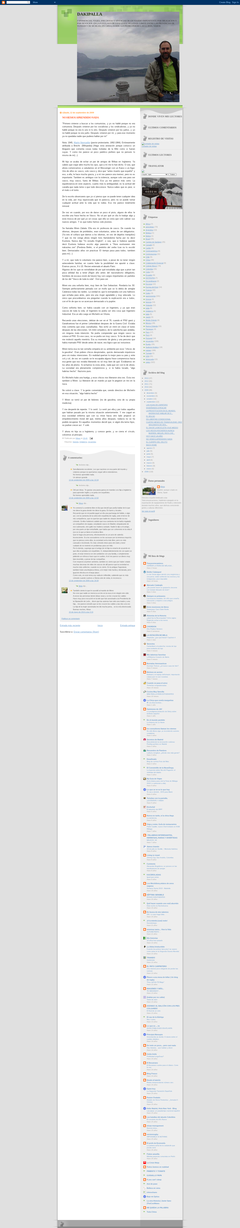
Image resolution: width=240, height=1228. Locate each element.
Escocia (149, 284)
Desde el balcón (153, 1080)
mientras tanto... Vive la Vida (159, 929)
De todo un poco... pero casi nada (161, 1045)
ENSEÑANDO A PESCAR (156, 408)
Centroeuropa (151, 254)
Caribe (148, 248)
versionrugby (152, 1134)
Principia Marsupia (155, 1034)
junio (149, 454)
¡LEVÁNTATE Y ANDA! (155, 800)
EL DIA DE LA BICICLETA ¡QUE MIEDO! (162, 428)
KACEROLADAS (154, 875)
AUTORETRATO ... (154, 932)
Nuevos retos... (152, 1128)
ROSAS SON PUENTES (156, 897)
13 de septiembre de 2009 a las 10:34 (84, 480)
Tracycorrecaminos (155, 563)
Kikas (81, 503)
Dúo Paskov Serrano (154, 629)
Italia (147, 314)
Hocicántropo (152, 923)
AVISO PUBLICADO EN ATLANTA (159, 1028)
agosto (149, 448)
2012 (146, 381)
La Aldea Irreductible (156, 947)
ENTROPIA (150, 278)
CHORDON (151, 627)
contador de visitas (149, 146)
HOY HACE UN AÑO (154, 436)
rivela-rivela (152, 1054)
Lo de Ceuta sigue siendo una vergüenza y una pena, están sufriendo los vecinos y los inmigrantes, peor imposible (163, 576)
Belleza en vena (153, 1188)
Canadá (149, 245)
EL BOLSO (150, 416)
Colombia (149, 269)
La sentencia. (152, 818)
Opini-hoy (151, 1089)
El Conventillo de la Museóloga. (160, 768)
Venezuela (150, 359)
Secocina (151, 644)
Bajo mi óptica (153, 1197)
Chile (148, 257)
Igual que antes (153, 877)
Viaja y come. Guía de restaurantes (161, 824)
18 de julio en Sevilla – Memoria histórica (162, 849)
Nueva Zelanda (152, 326)
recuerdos (92, 442)
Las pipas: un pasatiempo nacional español (163, 1111)
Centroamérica (151, 251)
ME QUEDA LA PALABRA (157, 1208)
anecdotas (150, 227)
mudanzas (151, 960)
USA (147, 356)
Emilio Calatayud (154, 572)
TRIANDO (151, 958)
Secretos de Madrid (155, 740)
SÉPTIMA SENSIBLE (155, 895)
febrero (150, 466)
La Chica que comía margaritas (160, 700)
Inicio (100, 625)
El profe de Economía (156, 1143)
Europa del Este (152, 287)
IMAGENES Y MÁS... (155, 989)
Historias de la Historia (156, 616)
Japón (148, 317)
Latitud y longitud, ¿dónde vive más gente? (163, 753)
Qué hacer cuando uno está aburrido (162, 903)
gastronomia (150, 296)
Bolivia (148, 236)
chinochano (152, 1192)
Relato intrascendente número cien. (160, 1082)
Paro (147, 332)
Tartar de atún (152, 999)
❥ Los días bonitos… (155, 703)
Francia (149, 290)
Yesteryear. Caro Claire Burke (158, 609)
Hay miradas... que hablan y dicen (160, 1048)
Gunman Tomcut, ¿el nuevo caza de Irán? (163, 666)
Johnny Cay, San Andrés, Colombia (160, 857)
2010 (146, 387)
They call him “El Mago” (155, 982)
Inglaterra (83, 442)
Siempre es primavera (156, 596)
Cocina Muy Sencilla (155, 692)
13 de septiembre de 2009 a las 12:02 (84, 498)
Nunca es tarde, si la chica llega (160, 816)
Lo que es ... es (153, 1026)
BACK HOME (151, 445)
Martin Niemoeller (82, 142)
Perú (147, 335)
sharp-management (155, 1126)
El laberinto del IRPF (154, 809)
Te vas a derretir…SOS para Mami (159, 792)
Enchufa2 (151, 807)
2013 (146, 378)
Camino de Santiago (153, 242)
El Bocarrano (152, 1063)
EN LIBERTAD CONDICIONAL (158, 419)
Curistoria (151, 864)
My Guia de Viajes (154, 779)
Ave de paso (152, 1184)
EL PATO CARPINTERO (157, 966)
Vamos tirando (153, 847)
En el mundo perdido (156, 720)
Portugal (149, 338)
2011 (146, 384)
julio (148, 451)
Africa (148, 224)
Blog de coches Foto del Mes (158, 761)
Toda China (152, 1212)
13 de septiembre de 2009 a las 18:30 (84, 581)
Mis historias (152, 938)
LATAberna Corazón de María (158, 657)
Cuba (148, 272)
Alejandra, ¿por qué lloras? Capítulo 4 (161, 637)
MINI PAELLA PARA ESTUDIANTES (160, 694)
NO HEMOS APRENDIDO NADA (159, 439)
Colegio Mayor (151, 266)
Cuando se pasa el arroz (157, 683)
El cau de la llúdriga (155, 1017)
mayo (149, 457)
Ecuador (149, 275)
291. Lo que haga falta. (156, 914)
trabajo (148, 350)
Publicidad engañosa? (155, 1056)
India (147, 308)
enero (149, 469)
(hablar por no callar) (156, 997)
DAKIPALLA (89, 14)
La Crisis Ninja (153, 1163)
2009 (146, 390)
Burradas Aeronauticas (157, 663)
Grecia (148, 299)
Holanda (149, 305)
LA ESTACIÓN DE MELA (157, 635)
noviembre (151, 396)
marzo (149, 463)
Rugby (148, 344)
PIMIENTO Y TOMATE (156, 1171)
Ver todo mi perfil (148, 511)
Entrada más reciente (70, 625)
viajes (148, 362)
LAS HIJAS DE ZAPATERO (157, 405)
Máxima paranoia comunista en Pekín (161, 1156)
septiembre (151, 402)
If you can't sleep (154, 1180)
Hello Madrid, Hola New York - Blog (162, 1108)
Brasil (148, 239)
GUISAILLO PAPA (154, 1175)
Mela (80, 586)
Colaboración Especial (154, 263)
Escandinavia (151, 281)
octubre (150, 399)
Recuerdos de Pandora (156, 750)
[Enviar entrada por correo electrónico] (91, 438)
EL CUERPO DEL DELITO (156, 442)
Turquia (149, 353)
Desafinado (152, 759)
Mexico (148, 323)
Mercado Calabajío (155, 585)
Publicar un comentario (71, 619)
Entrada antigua (127, 625)
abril (148, 460)
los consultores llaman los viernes (161, 729)
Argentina (149, 230)
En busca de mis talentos (157, 912)
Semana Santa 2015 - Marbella (158, 888)
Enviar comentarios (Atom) (86, 632)
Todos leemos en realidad (158, 1167)
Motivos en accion (154, 672)
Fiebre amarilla (153, 1154)
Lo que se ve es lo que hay (158, 790)
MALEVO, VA (152, 840)
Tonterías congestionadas (156, 685)
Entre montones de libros (158, 607)
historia (76, 442)
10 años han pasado (155, 940)
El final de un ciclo (153, 1011)
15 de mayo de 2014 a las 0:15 (81, 612)
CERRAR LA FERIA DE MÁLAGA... (160, 566)
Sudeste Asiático (152, 347)
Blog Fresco (152, 1074)
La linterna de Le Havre (156, 722)
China (148, 260)
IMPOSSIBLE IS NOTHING (157, 1137)
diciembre (151, 393)
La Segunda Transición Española (159, 1091)
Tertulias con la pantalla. (157, 798)
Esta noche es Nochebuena (157, 906)
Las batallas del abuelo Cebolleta (161, 1117)
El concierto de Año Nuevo (157, 1119)
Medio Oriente (151, 320)
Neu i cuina (151, 1019)
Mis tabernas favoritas (156, 655)
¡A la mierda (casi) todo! (157, 921)
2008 (146, 472)
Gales (148, 293)
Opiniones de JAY (154, 709)
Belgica (148, 233)
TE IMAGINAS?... (153, 991)
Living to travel (153, 855)
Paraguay (149, 329)
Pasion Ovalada (153, 1098)
